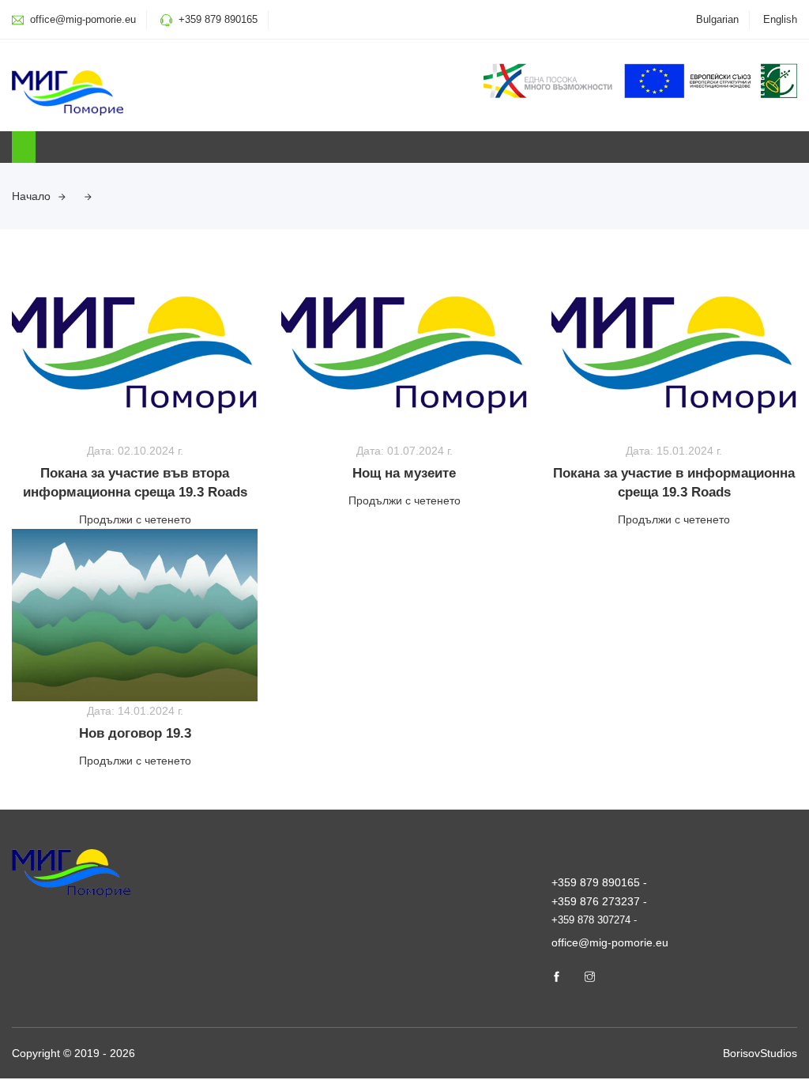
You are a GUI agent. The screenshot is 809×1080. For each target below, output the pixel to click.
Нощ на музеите (404, 473)
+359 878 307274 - (594, 920)
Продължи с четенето (135, 519)
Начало (31, 196)
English (780, 19)
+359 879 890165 (218, 19)
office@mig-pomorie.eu (81, 19)
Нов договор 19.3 (135, 733)
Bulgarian (717, 19)
